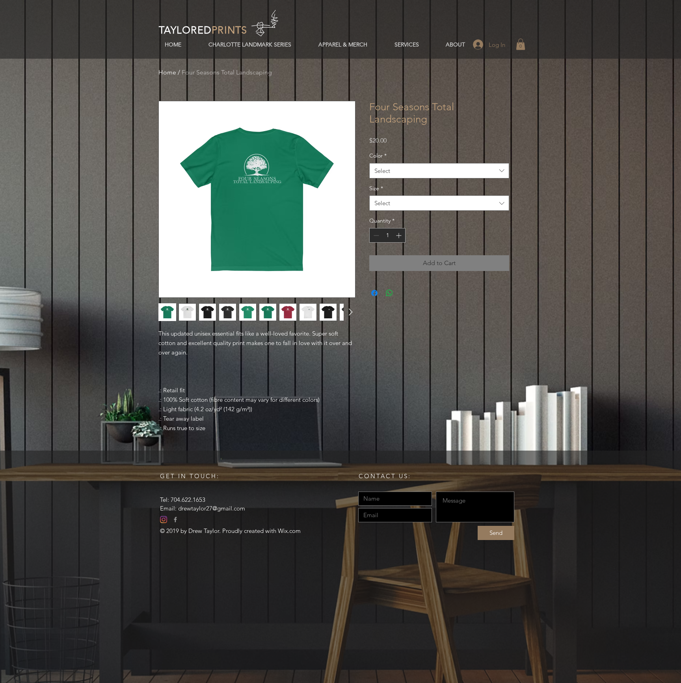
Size (376, 188)
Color (378, 155)
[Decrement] (375, 235)
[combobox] (439, 170)
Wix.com (289, 531)
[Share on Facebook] (374, 293)
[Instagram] (163, 519)
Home (167, 72)
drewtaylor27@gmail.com (211, 508)
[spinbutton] (387, 235)
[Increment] (399, 235)
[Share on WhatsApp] (389, 293)
